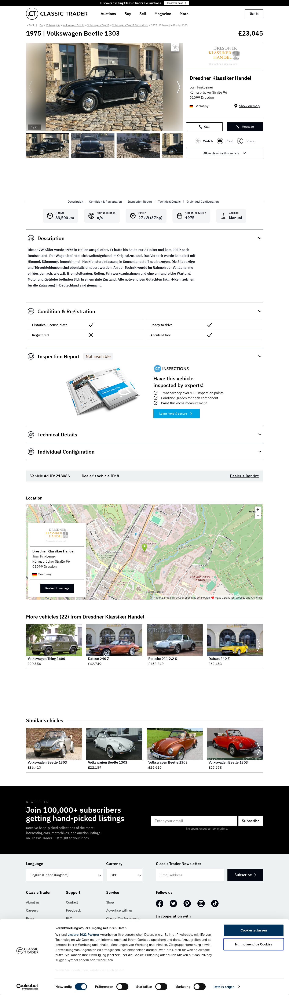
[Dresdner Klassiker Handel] (224, 56)
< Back (30, 25)
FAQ (69, 918)
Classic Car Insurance (122, 918)
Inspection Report (140, 201)
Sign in (254, 13)
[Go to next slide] (178, 87)
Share (250, 141)
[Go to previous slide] (30, 87)
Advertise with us (119, 910)
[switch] (122, 986)
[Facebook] (159, 903)
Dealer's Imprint (244, 475)
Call (206, 127)
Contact (72, 902)
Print (229, 141)
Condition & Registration (105, 201)
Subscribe (251, 820)
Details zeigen (223, 986)
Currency (114, 863)
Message (248, 127)
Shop (110, 902)
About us (33, 902)
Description (75, 201)
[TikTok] (215, 903)
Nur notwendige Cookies (253, 944)
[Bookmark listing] (175, 47)
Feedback (73, 910)
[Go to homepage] (56, 14)
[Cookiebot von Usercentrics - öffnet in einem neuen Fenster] (27, 987)
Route (252, 511)
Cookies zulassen (254, 930)
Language (34, 863)
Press (30, 918)
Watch (208, 141)
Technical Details (169, 201)
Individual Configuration (203, 201)
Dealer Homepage (57, 588)
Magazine (162, 13)
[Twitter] (173, 903)
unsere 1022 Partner (83, 934)
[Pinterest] (187, 903)
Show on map (249, 106)
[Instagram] (201, 903)
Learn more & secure (173, 413)
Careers (32, 910)
